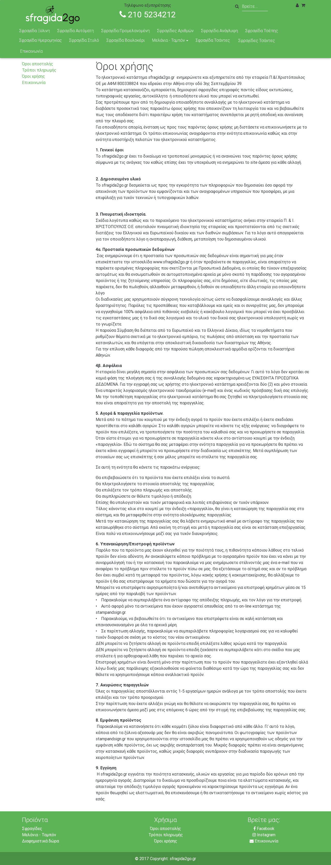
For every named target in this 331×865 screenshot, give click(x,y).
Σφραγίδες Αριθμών (175, 30)
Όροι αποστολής (37, 63)
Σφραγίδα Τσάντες (212, 40)
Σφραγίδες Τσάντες (256, 40)
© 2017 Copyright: (152, 858)
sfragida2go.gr (183, 858)
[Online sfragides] (56, 13)
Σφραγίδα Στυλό (84, 40)
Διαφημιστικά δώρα (40, 840)
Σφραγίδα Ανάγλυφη (219, 30)
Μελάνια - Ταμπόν (168, 40)
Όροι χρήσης (33, 76)
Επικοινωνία (31, 51)
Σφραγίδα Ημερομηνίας (40, 40)
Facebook (265, 828)
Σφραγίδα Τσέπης (261, 30)
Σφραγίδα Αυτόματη (75, 30)
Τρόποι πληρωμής (39, 70)
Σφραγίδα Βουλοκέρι (125, 40)
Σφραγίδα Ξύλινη (34, 30)
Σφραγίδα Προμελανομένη (125, 30)
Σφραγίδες (32, 828)
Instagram (265, 834)
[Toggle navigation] (320, 7)
